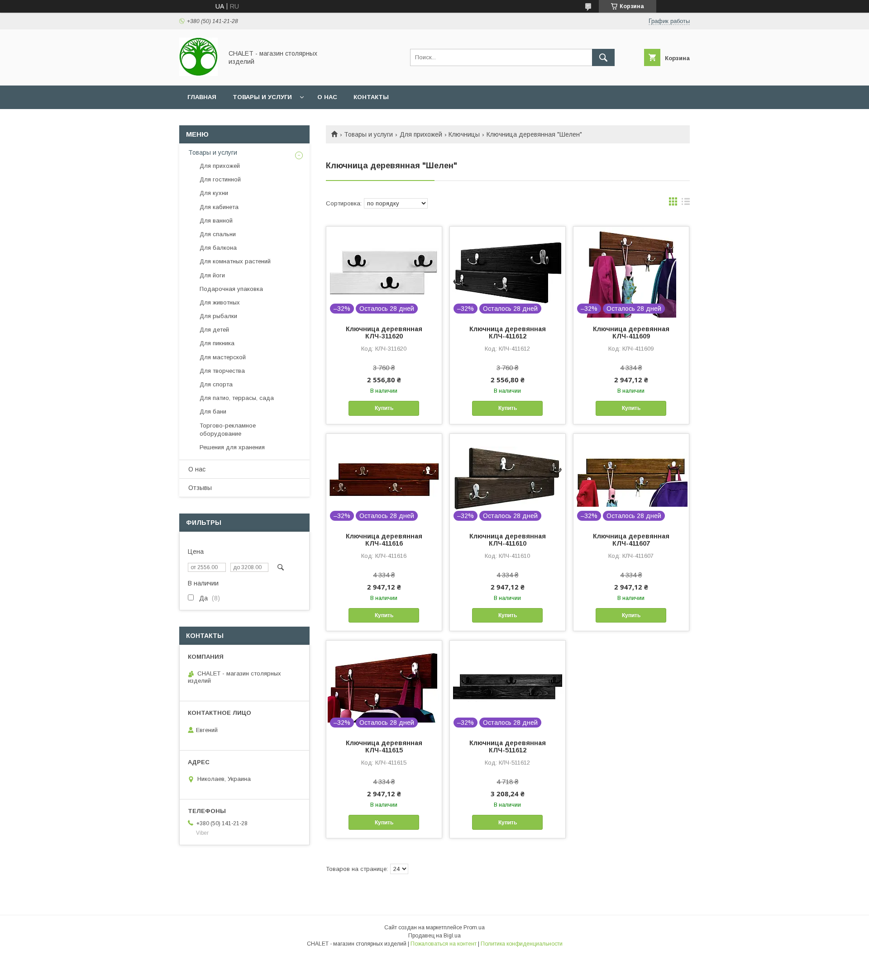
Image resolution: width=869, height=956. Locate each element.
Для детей (214, 329)
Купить (384, 408)
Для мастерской (223, 357)
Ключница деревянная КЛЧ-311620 (384, 332)
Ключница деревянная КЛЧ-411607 (631, 540)
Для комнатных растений (235, 261)
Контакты (371, 97)
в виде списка (686, 203)
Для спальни (218, 234)
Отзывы (200, 487)
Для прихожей (421, 134)
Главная (201, 97)
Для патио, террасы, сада (237, 398)
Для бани (213, 411)
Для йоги (212, 275)
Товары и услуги (262, 97)
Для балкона (218, 247)
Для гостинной (220, 179)
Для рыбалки (218, 316)
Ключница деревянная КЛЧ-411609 (631, 332)
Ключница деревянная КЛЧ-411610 (507, 540)
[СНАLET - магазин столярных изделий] (198, 73)
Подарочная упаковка (231, 288)
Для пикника (217, 343)
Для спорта (216, 384)
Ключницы (464, 134)
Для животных (220, 302)
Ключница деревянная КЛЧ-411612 (507, 332)
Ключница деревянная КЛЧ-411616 (384, 540)
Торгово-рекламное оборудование (228, 429)
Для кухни (214, 193)
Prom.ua (474, 927)
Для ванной (216, 220)
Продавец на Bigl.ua (434, 935)
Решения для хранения (232, 447)
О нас (327, 97)
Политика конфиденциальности (522, 944)
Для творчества (222, 370)
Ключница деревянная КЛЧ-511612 (507, 746)
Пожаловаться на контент (444, 944)
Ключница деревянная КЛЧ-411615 (384, 746)
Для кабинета (219, 207)
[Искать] (603, 57)
